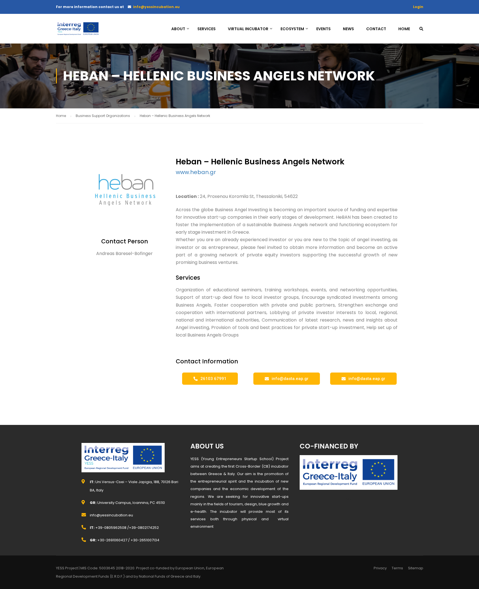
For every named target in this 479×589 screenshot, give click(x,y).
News (348, 29)
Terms (397, 568)
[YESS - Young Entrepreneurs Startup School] (78, 31)
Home (404, 29)
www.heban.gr (196, 172)
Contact (376, 29)
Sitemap (415, 568)
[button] (210, 379)
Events (323, 29)
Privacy (380, 568)
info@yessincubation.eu (156, 6)
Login (418, 6)
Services (206, 29)
